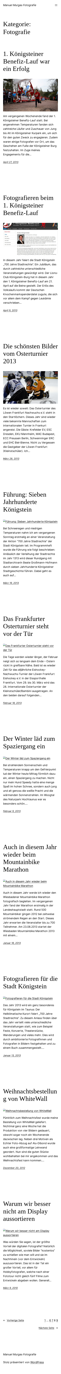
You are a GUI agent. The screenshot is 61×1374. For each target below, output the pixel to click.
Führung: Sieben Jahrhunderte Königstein (24, 502)
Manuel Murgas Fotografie (19, 5)
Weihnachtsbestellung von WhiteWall (30, 1095)
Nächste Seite (48, 1327)
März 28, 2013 (11, 458)
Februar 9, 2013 (12, 811)
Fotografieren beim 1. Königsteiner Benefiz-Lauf (28, 205)
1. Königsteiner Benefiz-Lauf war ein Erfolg (26, 61)
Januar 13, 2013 (12, 1055)
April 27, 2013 (10, 162)
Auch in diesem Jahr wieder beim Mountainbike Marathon (30, 858)
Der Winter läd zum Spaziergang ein (29, 742)
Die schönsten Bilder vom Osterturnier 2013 (30, 354)
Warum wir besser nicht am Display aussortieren (27, 1211)
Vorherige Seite (13, 1320)
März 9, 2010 (10, 1287)
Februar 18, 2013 (12, 702)
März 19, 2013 (11, 582)
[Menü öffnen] (56, 5)
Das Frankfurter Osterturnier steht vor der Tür (26, 626)
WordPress (37, 1362)
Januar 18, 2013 (12, 942)
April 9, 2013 (10, 310)
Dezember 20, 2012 (14, 1167)
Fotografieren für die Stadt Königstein (30, 982)
